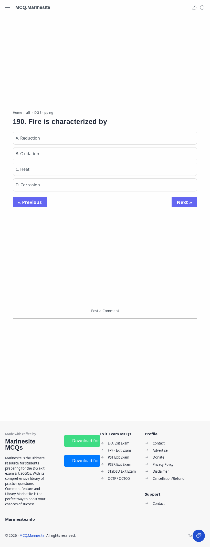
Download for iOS (86, 460)
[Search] (202, 7)
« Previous (30, 202)
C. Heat (22, 169)
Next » (184, 202)
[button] (194, 7)
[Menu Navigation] (7, 7)
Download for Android (86, 440)
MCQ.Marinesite (32, 7)
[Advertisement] (105, 61)
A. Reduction (28, 138)
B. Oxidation (27, 153)
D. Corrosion (28, 185)
